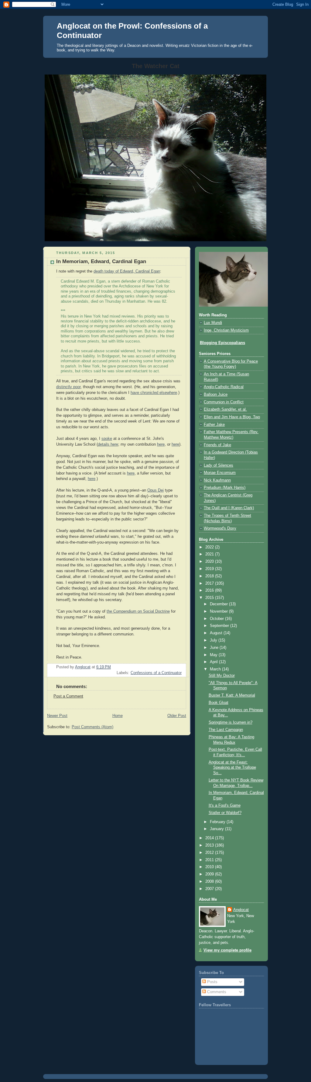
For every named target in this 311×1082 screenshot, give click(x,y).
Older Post (176, 716)
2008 (210, 881)
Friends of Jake (217, 445)
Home (117, 716)
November (219, 611)
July (214, 640)
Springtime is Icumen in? (230, 722)
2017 (210, 583)
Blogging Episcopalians (222, 343)
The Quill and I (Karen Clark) (229, 508)
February (218, 822)
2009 (210, 874)
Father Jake (214, 425)
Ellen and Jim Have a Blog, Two (232, 417)
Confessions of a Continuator (156, 673)
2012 (210, 853)
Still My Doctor (222, 675)
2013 (210, 845)
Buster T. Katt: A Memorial (232, 695)
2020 (210, 561)
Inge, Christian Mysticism (226, 330)
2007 (210, 889)
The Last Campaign (226, 730)
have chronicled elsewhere (154, 393)
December (219, 604)
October (217, 619)
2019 (210, 569)
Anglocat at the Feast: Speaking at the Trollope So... (232, 767)
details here (108, 444)
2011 (210, 860)
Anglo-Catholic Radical (224, 387)
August (217, 633)
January (217, 829)
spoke (106, 439)
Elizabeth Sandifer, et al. (225, 409)
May (214, 655)
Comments (216, 992)
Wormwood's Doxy (220, 528)
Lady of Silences (218, 465)
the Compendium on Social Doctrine (138, 611)
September (220, 626)
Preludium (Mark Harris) (224, 487)
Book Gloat (218, 703)
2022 (210, 547)
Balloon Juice (215, 394)
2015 (210, 598)
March (216, 669)
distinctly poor (68, 387)
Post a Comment (68, 696)
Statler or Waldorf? (225, 813)
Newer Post (57, 716)
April (214, 662)
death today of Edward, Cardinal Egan (127, 271)
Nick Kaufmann (217, 480)
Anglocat (241, 910)
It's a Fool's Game (225, 805)
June (215, 647)
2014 (210, 838)
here (161, 444)
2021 (210, 554)
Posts (211, 982)
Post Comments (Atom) (92, 727)
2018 (210, 576)
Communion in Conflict (224, 402)
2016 (210, 590)
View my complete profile (227, 950)
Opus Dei (155, 490)
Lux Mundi (213, 323)
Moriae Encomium (220, 473)
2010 (210, 867)
